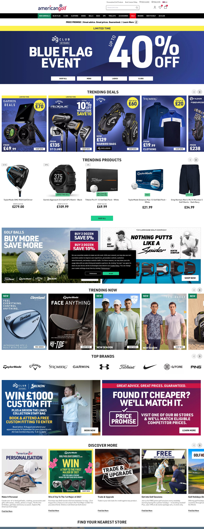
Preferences (93, 273)
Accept (111, 273)
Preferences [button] (105, 268)
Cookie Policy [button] (114, 266)
